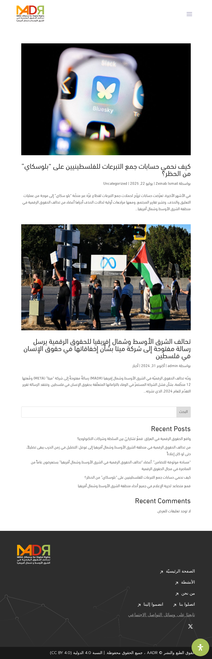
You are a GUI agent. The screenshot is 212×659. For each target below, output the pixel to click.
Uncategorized (115, 184)
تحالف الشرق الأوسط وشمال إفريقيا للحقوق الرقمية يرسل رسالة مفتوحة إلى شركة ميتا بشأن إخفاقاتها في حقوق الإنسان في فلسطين (107, 349)
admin (173, 366)
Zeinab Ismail (167, 184)
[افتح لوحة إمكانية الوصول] (200, 647)
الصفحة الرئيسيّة (180, 571)
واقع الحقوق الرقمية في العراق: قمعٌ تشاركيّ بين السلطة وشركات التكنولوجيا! (134, 439)
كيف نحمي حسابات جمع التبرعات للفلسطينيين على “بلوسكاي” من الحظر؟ (106, 170)
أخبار (135, 366)
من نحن (188, 593)
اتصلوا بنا (187, 604)
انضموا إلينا (153, 604)
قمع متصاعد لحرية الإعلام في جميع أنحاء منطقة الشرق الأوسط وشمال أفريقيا (134, 486)
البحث (183, 412)
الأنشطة (188, 582)
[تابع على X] (190, 626)
